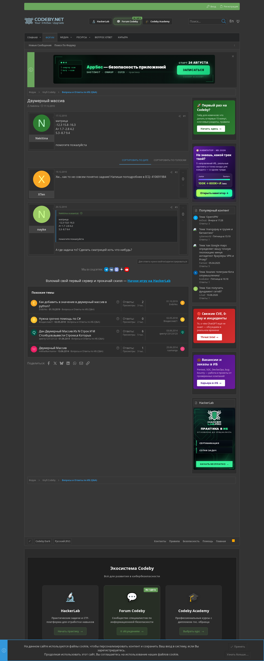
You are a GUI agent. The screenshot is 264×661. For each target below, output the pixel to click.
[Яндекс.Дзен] (121, 269)
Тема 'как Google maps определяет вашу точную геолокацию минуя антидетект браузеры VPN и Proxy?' (216, 252)
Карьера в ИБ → (211, 383)
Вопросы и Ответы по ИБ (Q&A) (78, 309)
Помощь (208, 541)
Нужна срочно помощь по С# (60, 319)
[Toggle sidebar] (235, 45)
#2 (176, 172)
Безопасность (191, 541)
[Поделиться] (179, 116)
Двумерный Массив (53, 348)
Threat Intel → (209, 337)
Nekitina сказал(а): (69, 213)
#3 (176, 207)
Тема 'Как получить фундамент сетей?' (211, 289)
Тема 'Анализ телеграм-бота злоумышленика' (216, 273)
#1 (184, 116)
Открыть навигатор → (214, 193)
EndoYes (43, 309)
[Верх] (229, 541)
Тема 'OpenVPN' (208, 216)
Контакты (160, 541)
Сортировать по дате (135, 160)
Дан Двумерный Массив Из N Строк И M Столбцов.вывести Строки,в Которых (67, 333)
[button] (40, 37)
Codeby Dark (43, 541)
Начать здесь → (211, 128)
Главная (221, 541)
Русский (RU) (62, 541)
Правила (174, 541)
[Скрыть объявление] (232, 57)
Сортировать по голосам (170, 160)
